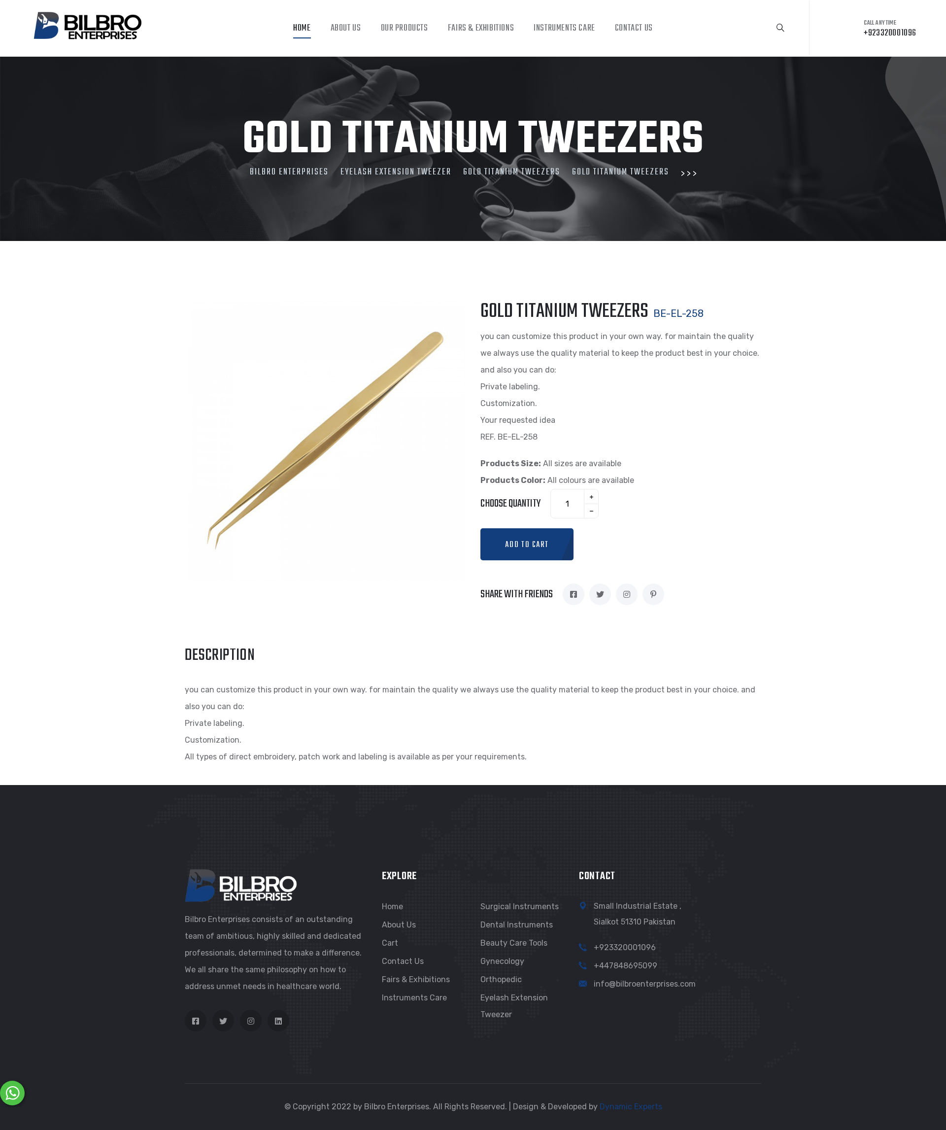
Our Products (404, 28)
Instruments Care (564, 28)
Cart (390, 943)
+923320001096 (625, 947)
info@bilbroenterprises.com (645, 984)
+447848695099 (625, 965)
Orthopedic (501, 979)
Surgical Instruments (519, 906)
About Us (346, 28)
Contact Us (634, 28)
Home (301, 28)
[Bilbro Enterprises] (86, 24)
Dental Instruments (516, 924)
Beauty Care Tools (513, 943)
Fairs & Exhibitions (481, 28)
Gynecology (502, 961)
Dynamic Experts (631, 1106)
